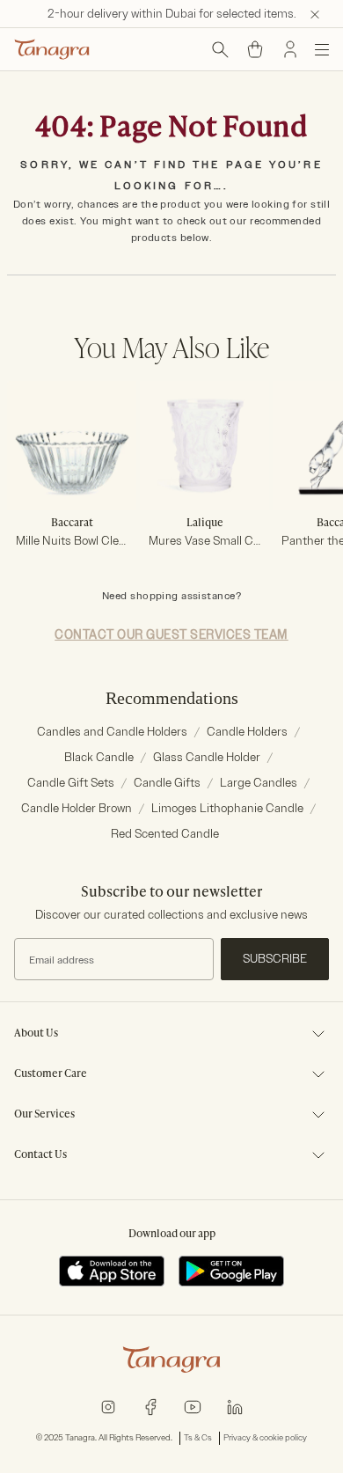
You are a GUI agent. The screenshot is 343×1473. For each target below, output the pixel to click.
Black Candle (99, 757)
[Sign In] (290, 49)
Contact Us (40, 1155)
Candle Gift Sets (70, 782)
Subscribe (275, 958)
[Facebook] (150, 1406)
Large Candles (258, 782)
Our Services (44, 1115)
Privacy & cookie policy (265, 1438)
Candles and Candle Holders (112, 731)
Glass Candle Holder (206, 757)
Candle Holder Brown (76, 808)
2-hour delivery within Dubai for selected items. (171, 13)
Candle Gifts (167, 782)
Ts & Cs (198, 1438)
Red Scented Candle (165, 833)
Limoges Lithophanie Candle (227, 808)
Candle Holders (247, 731)
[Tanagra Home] (52, 49)
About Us (36, 1034)
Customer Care (50, 1074)
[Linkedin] (234, 1406)
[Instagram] (108, 1406)
